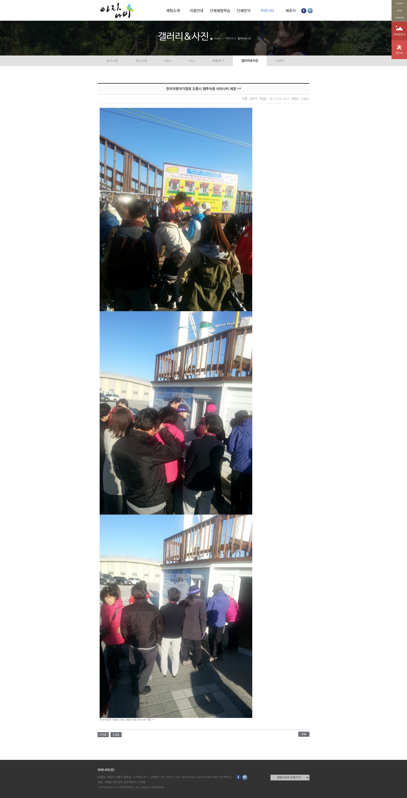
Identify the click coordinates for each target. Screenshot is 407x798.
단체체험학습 (220, 11)
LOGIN (399, 3)
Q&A (167, 60)
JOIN (399, 11)
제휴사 (291, 11)
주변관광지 (399, 34)
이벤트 (280, 60)
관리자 (399, 53)
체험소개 (173, 11)
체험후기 (218, 60)
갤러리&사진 (244, 38)
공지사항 (112, 60)
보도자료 (141, 60)
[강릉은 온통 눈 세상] (103, 734)
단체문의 (243, 11)
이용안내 (196, 11)
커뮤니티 (267, 11)
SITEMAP (399, 18)
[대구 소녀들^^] (116, 734)
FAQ (192, 60)
